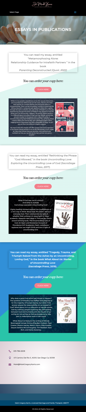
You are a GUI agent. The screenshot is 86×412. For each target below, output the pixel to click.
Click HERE (43, 89)
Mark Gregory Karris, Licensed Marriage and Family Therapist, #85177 (42, 403)
